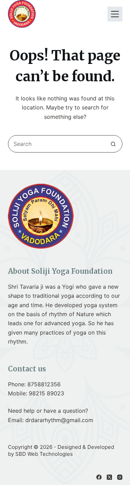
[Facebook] (99, 477)
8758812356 (44, 384)
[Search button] (113, 144)
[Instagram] (119, 477)
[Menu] (114, 14)
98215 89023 (46, 393)
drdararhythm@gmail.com (59, 420)
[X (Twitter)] (109, 477)
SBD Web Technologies (44, 454)
